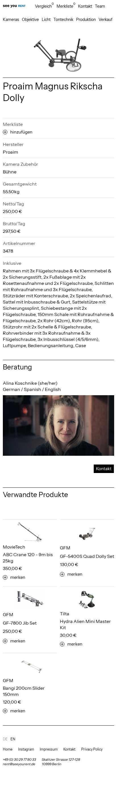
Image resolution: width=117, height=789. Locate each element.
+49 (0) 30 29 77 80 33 (19, 759)
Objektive (30, 19)
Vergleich (44, 6)
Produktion (86, 19)
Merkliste (66, 6)
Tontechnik (63, 19)
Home (7, 749)
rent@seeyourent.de (19, 764)
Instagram (26, 749)
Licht (46, 19)
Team (100, 6)
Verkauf (105, 19)
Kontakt (85, 6)
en (13, 739)
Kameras (11, 19)
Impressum (49, 749)
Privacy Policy (92, 749)
